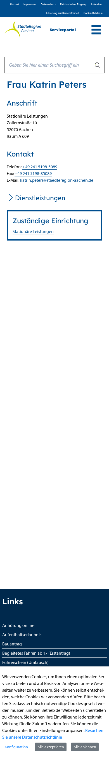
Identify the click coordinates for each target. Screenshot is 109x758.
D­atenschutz (48, 4)
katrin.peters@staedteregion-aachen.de (56, 180)
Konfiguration (16, 746)
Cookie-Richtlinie (93, 13)
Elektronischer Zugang (73, 4)
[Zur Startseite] (22, 30)
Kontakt (14, 4)
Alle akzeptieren (50, 746)
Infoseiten (97, 4)
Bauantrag (12, 644)
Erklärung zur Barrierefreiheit (62, 13)
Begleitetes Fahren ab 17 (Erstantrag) (36, 653)
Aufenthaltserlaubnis (21, 634)
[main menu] (96, 30)
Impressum (29, 4)
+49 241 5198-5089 (39, 166)
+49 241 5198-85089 (33, 173)
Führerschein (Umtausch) (25, 662)
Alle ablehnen (85, 746)
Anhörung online (18, 625)
